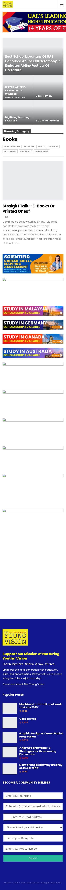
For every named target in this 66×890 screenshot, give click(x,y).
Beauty (41, 146)
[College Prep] (10, 722)
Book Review (44, 96)
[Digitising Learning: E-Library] (17, 112)
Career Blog (10, 151)
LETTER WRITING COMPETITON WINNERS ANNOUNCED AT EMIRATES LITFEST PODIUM (16, 95)
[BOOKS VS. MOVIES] (48, 112)
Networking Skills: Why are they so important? (40, 766)
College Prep (27, 719)
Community (26, 151)
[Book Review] (48, 87)
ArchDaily (29, 146)
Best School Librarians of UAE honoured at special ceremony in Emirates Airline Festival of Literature (32, 63)
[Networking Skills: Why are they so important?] (10, 768)
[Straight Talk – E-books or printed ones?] (33, 180)
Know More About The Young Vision (23, 684)
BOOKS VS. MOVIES (47, 120)
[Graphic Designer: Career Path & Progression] (10, 737)
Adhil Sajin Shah (12, 146)
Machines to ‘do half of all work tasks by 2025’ (40, 705)
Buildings (53, 146)
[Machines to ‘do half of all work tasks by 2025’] (10, 708)
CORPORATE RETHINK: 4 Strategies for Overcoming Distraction (37, 751)
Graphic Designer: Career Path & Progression (41, 735)
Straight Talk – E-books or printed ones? (28, 208)
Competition (41, 151)
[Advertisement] (33, 582)
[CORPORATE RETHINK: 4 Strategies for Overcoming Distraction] (10, 752)
